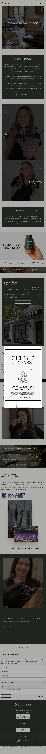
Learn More (23, 406)
